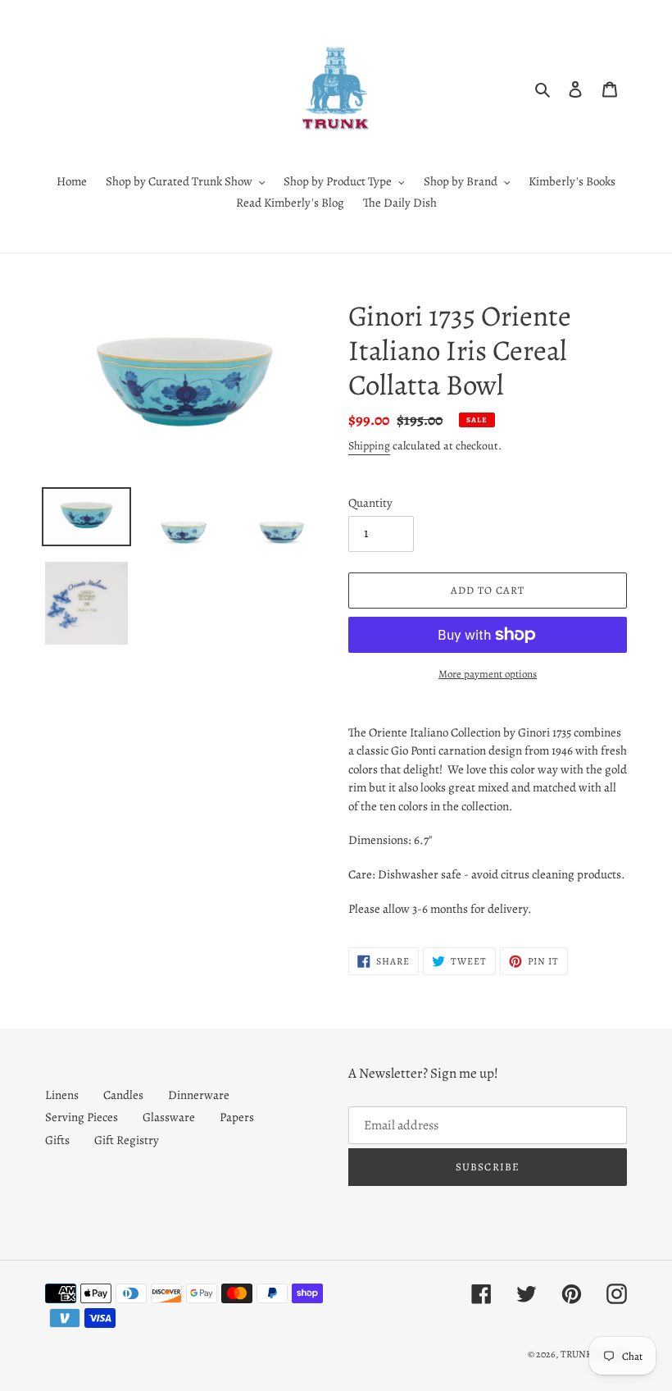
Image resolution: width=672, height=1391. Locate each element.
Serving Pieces (81, 1117)
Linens (62, 1095)
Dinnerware (198, 1095)
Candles (123, 1095)
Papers (237, 1117)
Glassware (169, 1117)
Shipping (369, 446)
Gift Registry (126, 1140)
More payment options (487, 674)
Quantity (370, 503)
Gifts (57, 1140)
